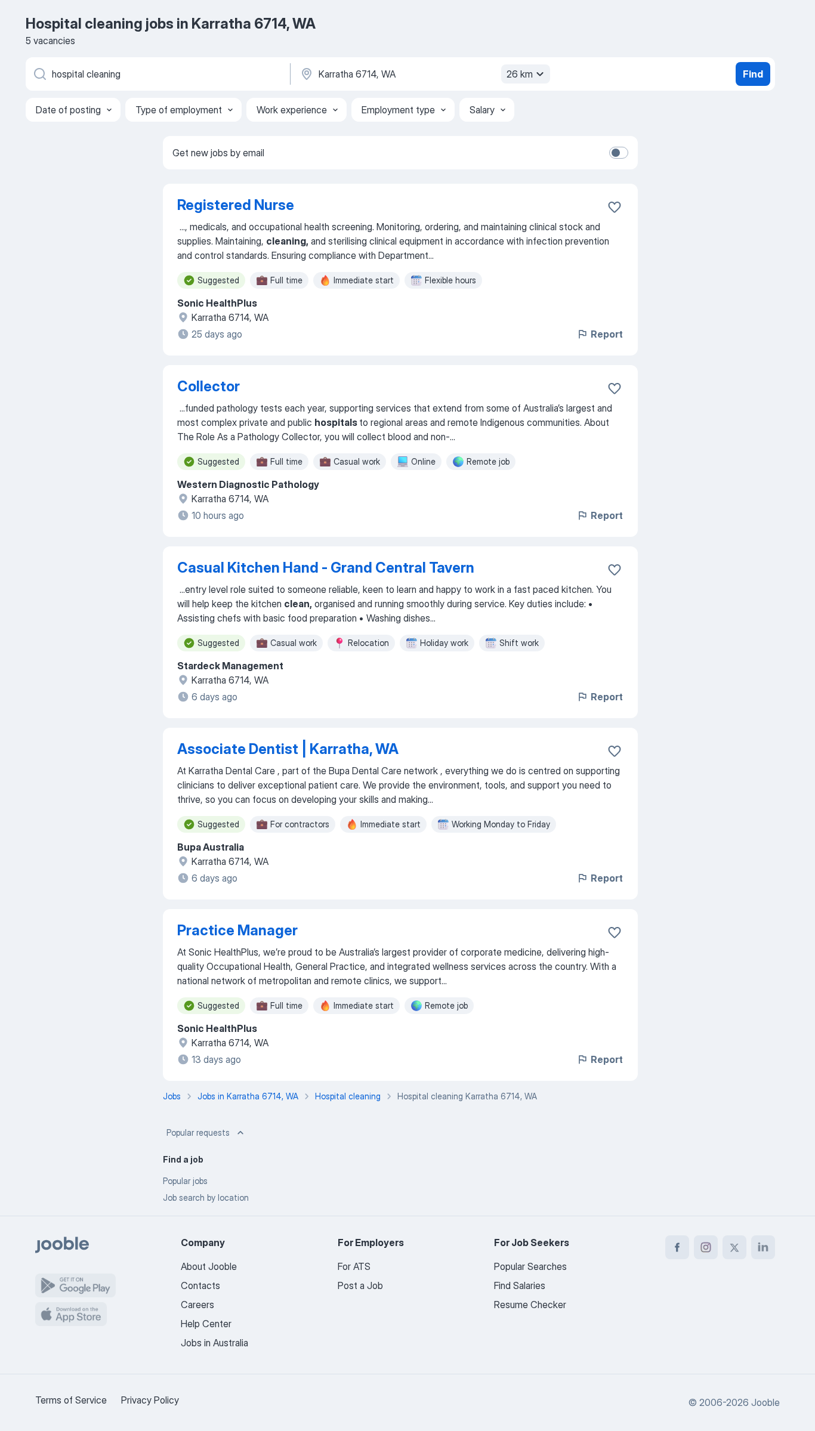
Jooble (765, 1402)
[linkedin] (763, 1247)
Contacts (200, 1285)
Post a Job (360, 1285)
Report (607, 334)
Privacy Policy (150, 1400)
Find (753, 74)
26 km (520, 74)
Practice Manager (237, 930)
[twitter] (734, 1247)
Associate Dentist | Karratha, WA (288, 749)
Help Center (206, 1324)
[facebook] (677, 1247)
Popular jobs (185, 1181)
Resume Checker (530, 1305)
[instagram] (706, 1247)
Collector (208, 386)
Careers (197, 1305)
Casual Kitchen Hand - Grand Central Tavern (325, 567)
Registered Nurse (235, 205)
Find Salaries (519, 1285)
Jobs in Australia (214, 1343)
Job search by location (206, 1197)
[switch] (618, 153)
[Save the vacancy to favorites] (614, 207)
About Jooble (209, 1266)
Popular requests (198, 1132)
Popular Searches (530, 1266)
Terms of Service (71, 1400)
